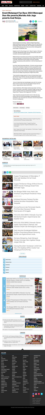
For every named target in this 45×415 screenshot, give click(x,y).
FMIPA (24, 367)
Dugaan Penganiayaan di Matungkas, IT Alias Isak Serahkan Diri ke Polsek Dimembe (27, 178)
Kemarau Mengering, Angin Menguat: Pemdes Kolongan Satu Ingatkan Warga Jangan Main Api (27, 240)
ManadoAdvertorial (38, 373)
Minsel (35, 376)
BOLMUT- (2, 364)
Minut (13, 378)
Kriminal (24, 372)
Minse (24, 376)
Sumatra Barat (4, 390)
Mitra (24, 378)
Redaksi (34, 398)
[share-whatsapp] (36, 21)
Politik (27, 5)
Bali (34, 358)
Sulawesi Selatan (15, 389)
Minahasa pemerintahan (17, 376)
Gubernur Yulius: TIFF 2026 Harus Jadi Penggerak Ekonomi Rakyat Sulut (12, 342)
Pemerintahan (17, 5)
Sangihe (2, 387)
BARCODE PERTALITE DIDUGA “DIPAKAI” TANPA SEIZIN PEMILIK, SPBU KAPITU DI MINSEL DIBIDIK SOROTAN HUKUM (20, 280)
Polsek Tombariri (15, 386)
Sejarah (7, 272)
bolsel (13, 364)
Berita (2, 361)
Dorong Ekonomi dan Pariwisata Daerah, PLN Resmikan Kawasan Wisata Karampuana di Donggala (27, 209)
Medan (2, 375)
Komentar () (40, 21)
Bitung (2, 363)
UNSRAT (2, 392)
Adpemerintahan (37, 355)
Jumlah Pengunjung (36, 403)
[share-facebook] (31, 21)
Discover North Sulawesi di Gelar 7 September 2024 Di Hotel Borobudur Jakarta (28, 112)
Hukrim (13, 369)
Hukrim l (24, 369)
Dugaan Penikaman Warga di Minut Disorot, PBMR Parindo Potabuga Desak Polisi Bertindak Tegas (28, 186)
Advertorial (14, 357)
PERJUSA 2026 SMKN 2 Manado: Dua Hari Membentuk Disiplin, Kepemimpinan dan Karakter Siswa (28, 217)
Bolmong (14, 363)
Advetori (24, 357)
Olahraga (27, 107)
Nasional (35, 378)
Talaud (24, 390)
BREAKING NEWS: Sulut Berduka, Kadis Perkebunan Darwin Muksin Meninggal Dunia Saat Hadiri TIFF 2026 (22, 345)
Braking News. (4, 366)
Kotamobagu (22, 107)
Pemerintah (25, 381)
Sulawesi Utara (33, 5)
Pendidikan (39, 5)
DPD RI (35, 366)
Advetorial (3, 358)
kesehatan (8, 264)
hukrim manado (37, 369)
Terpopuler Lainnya (18, 313)
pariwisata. (14, 381)
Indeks (6, 5)
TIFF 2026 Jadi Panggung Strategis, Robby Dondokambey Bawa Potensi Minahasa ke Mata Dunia (14, 337)
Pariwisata (3, 381)
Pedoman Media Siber (36, 400)
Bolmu (24, 363)
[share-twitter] (33, 21)
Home (3, 5)
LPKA (2, 373)
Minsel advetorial (4, 378)
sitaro (2, 389)
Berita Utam (14, 361)
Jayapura (35, 370)
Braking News (36, 364)
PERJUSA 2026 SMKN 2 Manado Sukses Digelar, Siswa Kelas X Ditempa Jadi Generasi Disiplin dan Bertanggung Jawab (27, 224)
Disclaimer (38, 401)
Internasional (4, 370)
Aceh (13, 355)
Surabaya (14, 390)
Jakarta (13, 370)
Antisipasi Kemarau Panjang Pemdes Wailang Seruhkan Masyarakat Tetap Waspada (26, 201)
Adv (2, 357)
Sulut (35, 389)
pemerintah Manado (38, 381)
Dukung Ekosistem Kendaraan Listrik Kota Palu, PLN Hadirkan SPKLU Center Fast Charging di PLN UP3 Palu (28, 248)
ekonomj (13, 367)
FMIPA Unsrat (36, 367)
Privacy (34, 401)
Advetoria (36, 357)
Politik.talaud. (4, 386)
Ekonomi (2, 367)
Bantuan (24, 360)
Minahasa (11, 5)
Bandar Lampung (4, 360)
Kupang (35, 372)
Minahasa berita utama (38, 375)
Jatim (24, 370)
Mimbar (13, 375)
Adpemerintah (25, 355)
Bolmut (35, 363)
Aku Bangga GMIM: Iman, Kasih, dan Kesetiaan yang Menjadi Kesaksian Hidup (27, 192)
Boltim (24, 364)
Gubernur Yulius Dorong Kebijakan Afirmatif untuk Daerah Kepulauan (18, 329)
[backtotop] (22, 350)
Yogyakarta (25, 392)
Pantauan (7, 267)
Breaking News (15, 366)
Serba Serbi (36, 387)
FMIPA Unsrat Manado (5, 369)
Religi (35, 386)
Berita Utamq (36, 361)
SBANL (13, 387)
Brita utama (25, 366)
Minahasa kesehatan (5, 376)
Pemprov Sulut (4, 384)
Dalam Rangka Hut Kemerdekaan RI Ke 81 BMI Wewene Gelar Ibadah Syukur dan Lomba (19, 286)
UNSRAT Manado (15, 392)
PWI (23, 386)
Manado (22, 5)
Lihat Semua (22, 253)
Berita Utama (15, 107)
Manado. (24, 373)
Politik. (35, 384)
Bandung (13, 360)
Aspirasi (7, 269)
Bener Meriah (36, 360)
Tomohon (35, 390)
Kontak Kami (38, 398)
